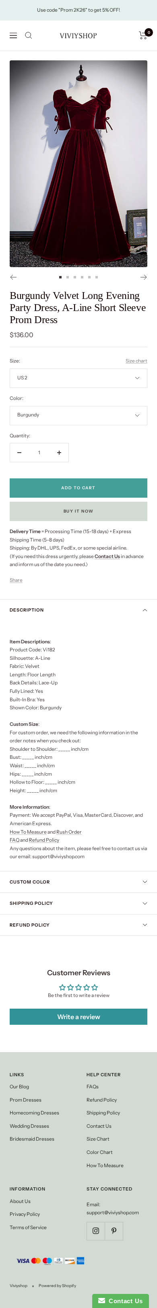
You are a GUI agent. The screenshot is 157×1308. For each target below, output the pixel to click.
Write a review (78, 1017)
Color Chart (100, 1152)
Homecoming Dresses (34, 1113)
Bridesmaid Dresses (32, 1139)
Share (16, 580)
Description (27, 610)
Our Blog (19, 1086)
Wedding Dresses (29, 1126)
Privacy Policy (25, 1214)
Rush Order (69, 832)
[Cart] (143, 35)
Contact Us (99, 1126)
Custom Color (30, 882)
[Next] (143, 277)
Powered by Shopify (57, 1285)
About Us (20, 1201)
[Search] (28, 35)
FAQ (14, 840)
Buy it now (79, 511)
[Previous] (13, 277)
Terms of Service (28, 1227)
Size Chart (98, 1139)
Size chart (136, 361)
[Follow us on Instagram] (96, 1231)
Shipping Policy (31, 903)
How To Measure (28, 832)
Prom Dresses (25, 1100)
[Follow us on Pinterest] (114, 1231)
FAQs (93, 1086)
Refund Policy (44, 840)
